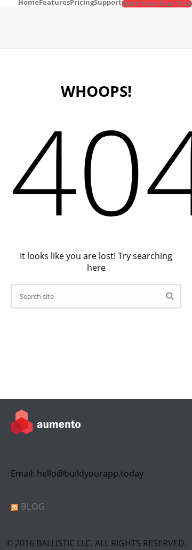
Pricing (82, 2)
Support (108, 2)
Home (28, 2)
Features (54, 2)
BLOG (33, 506)
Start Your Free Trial (157, 3)
